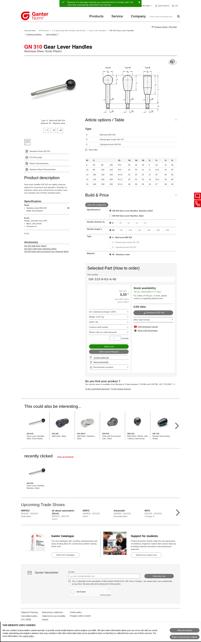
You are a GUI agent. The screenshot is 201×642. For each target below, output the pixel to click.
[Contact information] (197, 203)
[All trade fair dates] (177, 511)
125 (139, 230)
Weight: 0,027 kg (96, 317)
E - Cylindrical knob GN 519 (124, 247)
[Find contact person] (197, 196)
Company (138, 16)
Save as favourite (100, 362)
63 (113, 230)
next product (51, 34)
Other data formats (141, 320)
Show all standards (65, 457)
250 (167, 230)
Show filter (93, 150)
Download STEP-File (155, 312)
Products (96, 16)
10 (120, 223)
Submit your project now (146, 555)
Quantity (125, 338)
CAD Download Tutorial (148, 327)
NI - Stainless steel (121, 254)
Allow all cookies (184, 630)
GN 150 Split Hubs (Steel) (35, 246)
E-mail (71, 572)
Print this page (36, 157)
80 (121, 230)
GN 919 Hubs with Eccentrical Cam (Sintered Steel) (46, 251)
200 (158, 230)
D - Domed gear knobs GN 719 (125, 242)
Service (117, 16)
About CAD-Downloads (148, 330)
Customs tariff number (98, 327)
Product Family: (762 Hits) (165, 27)
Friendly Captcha (105, 595)
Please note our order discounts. (103, 332)
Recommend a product (103, 367)
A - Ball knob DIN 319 (122, 237)
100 (130, 230)
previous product (34, 34)
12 (129, 223)
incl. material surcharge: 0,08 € (102, 312)
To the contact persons (121, 389)
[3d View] (172, 62)
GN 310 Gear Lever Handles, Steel (128, 216)
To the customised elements (97, 389)
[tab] (46, 130)
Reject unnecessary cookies (184, 637)
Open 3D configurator (96, 205)
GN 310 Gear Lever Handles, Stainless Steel (132, 211)
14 (137, 223)
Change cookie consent (80, 616)
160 (149, 230)
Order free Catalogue (65, 555)
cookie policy (28, 636)
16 (145, 223)
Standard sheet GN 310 (40, 151)
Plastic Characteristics (39, 163)
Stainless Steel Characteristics (43, 169)
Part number (92, 274)
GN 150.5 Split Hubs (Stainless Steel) (40, 249)
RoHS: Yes (93, 322)
